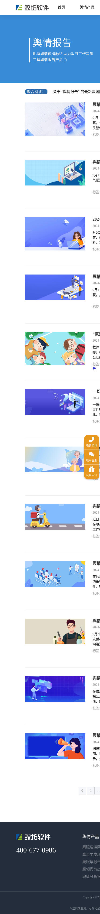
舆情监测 (80, 908)
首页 (61, 7)
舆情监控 (32, 7)
